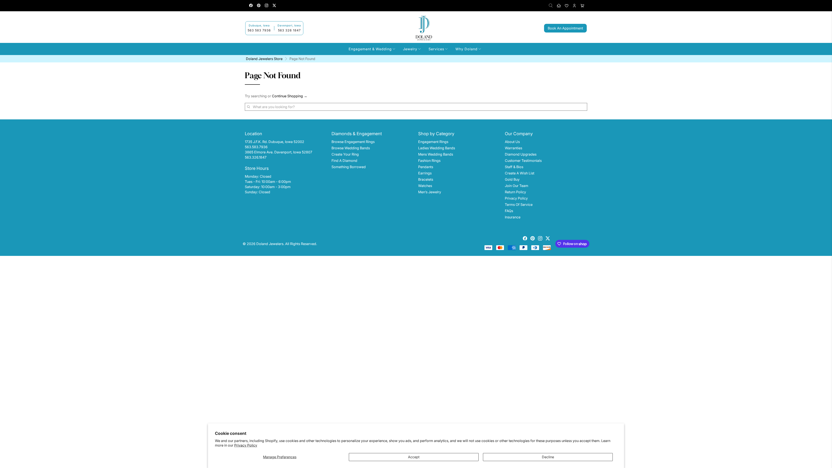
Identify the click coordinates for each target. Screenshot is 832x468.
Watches (425, 186)
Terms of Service (519, 204)
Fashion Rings (429, 160)
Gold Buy (512, 179)
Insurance (512, 217)
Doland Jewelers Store (264, 58)
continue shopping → (289, 96)
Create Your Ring (345, 154)
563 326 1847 (289, 30)
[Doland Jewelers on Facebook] (251, 6)
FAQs (509, 211)
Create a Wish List (519, 173)
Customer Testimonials (523, 160)
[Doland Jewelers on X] (274, 6)
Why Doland (466, 49)
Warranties (513, 148)
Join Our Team (516, 186)
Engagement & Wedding (370, 49)
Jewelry (410, 49)
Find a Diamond (344, 160)
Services (436, 49)
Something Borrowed (349, 167)
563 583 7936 (259, 30)
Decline (548, 457)
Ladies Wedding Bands (436, 148)
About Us (512, 142)
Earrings (425, 173)
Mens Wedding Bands (435, 154)
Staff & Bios (514, 167)
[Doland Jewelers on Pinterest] (258, 6)
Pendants (425, 167)
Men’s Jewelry (429, 192)
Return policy (515, 192)
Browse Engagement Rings (353, 142)
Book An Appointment (565, 28)
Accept (413, 457)
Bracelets (425, 179)
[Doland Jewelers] (423, 28)
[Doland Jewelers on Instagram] (266, 6)
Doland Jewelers (269, 244)
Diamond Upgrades (520, 154)
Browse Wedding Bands (351, 148)
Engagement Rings (433, 142)
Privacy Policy (245, 445)
